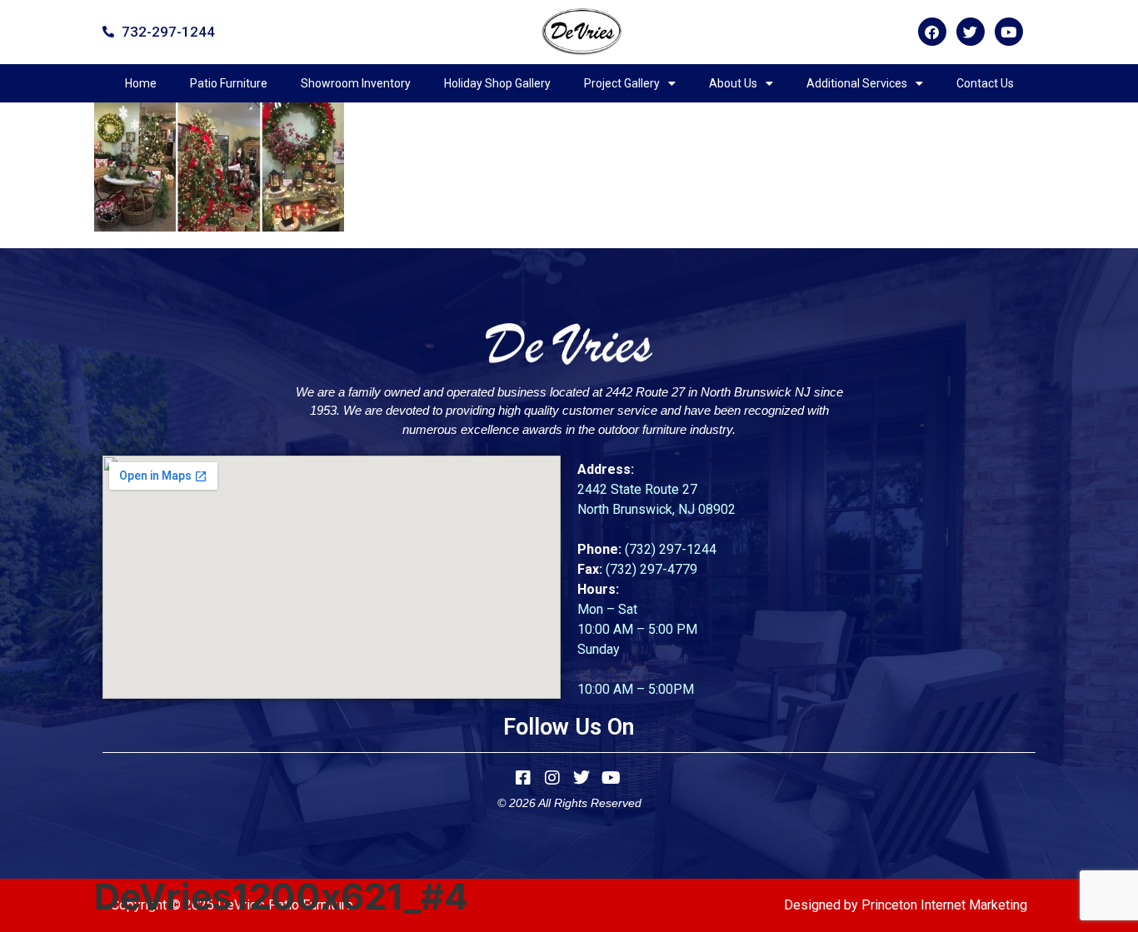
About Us (733, 83)
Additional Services (856, 83)
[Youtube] (1009, 31)
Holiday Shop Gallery (497, 83)
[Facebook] (932, 31)
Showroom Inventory (356, 83)
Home (141, 83)
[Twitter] (970, 31)
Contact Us (985, 83)
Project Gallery (622, 83)
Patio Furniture (228, 83)
